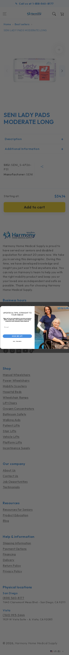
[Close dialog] (67, 308)
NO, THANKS (17, 341)
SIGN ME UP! (17, 336)
